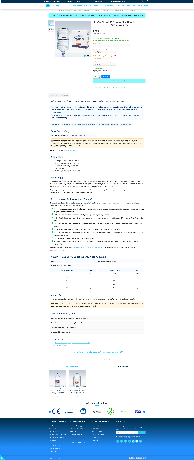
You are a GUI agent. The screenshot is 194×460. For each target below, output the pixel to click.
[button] (51, 21)
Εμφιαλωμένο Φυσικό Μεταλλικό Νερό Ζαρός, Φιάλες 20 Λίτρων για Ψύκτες (77, 391)
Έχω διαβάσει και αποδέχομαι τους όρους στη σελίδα (128, 437)
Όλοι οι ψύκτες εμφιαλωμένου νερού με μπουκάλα (72, 343)
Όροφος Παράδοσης (99, 49)
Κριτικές (65, 95)
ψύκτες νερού (71, 150)
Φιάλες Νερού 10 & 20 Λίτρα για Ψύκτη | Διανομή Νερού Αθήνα (93, 10)
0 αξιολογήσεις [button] (105, 87)
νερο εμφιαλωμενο (94, 359)
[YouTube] (133, 441)
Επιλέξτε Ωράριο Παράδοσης (102, 62)
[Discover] (144, 458)
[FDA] (138, 411)
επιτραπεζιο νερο (104, 359)
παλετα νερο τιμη (71, 361)
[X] (121, 441)
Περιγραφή (54, 95)
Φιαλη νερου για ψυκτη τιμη (115, 359)
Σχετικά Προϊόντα (73, 366)
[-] (99, 77)
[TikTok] (140, 441)
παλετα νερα (55, 361)
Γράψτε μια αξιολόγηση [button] (118, 87)
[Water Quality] (97, 411)
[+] (99, 76)
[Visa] (130, 458)
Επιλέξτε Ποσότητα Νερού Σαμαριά (104, 56)
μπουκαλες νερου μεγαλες (63, 359)
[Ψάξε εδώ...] (145, 1)
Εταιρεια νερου (62, 361)
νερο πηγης (125, 359)
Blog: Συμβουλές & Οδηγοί (64, 345)
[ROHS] (110, 411)
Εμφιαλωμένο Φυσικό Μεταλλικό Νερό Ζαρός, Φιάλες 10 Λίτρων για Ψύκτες (58, 391)
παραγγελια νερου (133, 359)
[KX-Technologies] (124, 411)
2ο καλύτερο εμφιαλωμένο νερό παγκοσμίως (87, 247)
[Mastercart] (133, 458)
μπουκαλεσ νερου (84, 359)
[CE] (56, 411)
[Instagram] (125, 441)
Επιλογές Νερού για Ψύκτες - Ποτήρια (70, 10)
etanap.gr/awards (61, 250)
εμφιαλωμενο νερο (74, 359)
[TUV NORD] (70, 411)
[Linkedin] (129, 441)
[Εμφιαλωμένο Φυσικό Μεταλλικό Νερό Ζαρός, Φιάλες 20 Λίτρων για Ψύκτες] (77, 378)
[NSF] (83, 411)
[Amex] (140, 458)
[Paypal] (137, 458)
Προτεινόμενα (122, 366)
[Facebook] (117, 441)
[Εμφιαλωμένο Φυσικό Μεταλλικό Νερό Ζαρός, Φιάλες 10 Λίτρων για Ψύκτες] (57, 378)
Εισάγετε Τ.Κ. (97, 43)
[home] (59, 10)
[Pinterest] (136, 441)
